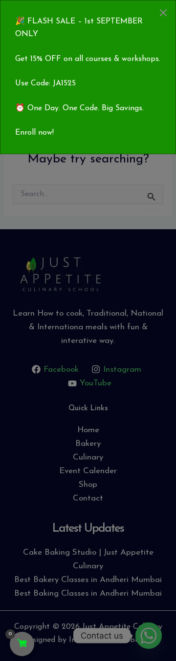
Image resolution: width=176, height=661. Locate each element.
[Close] (163, 12)
